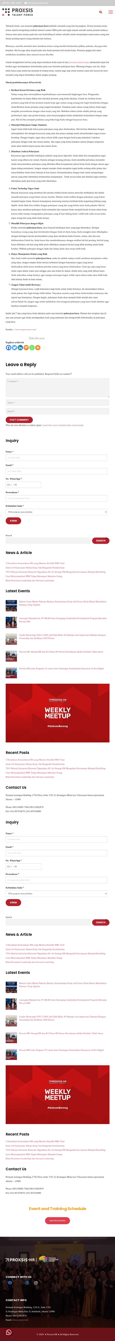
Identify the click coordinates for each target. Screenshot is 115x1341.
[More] (37, 347)
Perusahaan (12, 492)
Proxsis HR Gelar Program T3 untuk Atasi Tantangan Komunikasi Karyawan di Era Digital (61, 668)
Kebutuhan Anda (15, 506)
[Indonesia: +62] (9, 485)
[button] (101, 12)
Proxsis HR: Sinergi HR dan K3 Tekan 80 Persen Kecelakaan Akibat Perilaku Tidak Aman (61, 652)
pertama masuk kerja (79, 62)
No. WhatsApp (14, 479)
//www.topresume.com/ (25, 329)
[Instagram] (35, 1283)
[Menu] (111, 12)
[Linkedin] (20, 347)
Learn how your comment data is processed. (63, 425)
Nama (9, 451)
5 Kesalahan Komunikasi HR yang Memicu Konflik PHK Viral (35, 563)
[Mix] (26, 347)
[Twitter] (14, 347)
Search (9, 535)
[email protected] (38, 3)
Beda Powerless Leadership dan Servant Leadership (30, 580)
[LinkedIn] (27, 1283)
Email (9, 465)
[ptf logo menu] (17, 12)
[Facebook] (8, 347)
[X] (18, 1283)
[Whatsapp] (32, 347)
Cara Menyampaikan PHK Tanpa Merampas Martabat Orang (34, 576)
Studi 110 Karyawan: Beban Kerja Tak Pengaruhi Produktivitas (35, 567)
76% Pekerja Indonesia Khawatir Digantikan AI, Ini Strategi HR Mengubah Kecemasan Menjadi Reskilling (56, 572)
